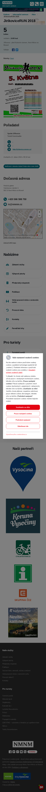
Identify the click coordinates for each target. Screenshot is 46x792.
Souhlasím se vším (23, 407)
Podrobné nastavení (23, 420)
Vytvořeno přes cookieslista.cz (16, 434)
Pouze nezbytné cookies (23, 414)
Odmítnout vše (23, 426)
